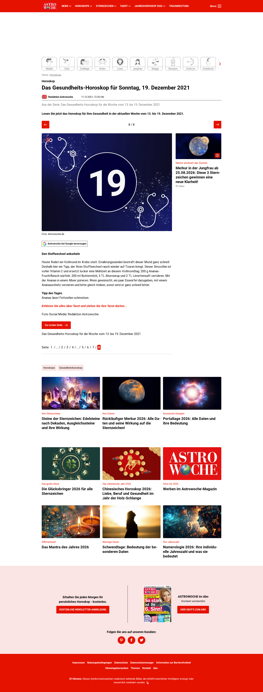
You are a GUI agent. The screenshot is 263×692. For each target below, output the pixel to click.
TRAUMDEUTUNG (179, 6)
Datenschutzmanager (142, 662)
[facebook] (131, 640)
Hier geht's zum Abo (193, 609)
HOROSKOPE (82, 6)
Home (45, 75)
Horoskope (55, 75)
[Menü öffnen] (219, 6)
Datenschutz (121, 662)
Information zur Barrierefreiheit (173, 662)
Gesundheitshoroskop (70, 367)
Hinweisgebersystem (116, 668)
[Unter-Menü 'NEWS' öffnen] (70, 6)
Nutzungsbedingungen (99, 662)
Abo (155, 668)
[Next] (218, 64)
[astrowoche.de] (50, 6)
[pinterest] (121, 640)
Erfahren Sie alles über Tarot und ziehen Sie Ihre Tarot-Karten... (84, 306)
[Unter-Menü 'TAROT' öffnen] (129, 6)
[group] (129, 64)
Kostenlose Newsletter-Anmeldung (82, 609)
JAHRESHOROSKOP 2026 (148, 6)
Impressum (78, 662)
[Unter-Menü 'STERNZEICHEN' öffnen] (115, 6)
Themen (135, 668)
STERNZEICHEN (104, 6)
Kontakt (146, 668)
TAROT (124, 6)
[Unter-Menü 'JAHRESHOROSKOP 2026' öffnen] (164, 6)
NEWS (65, 6)
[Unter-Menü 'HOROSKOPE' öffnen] (91, 6)
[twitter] (141, 640)
